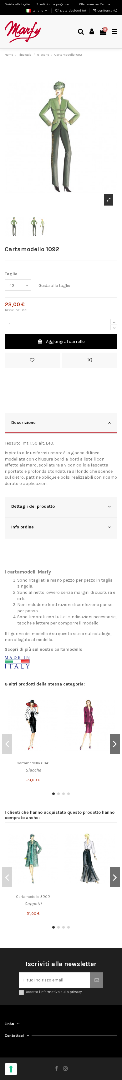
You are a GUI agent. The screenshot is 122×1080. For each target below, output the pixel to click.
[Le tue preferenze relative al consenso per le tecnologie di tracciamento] (11, 1069)
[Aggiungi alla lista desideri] (32, 360)
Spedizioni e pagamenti (55, 4)
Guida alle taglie (18, 4)
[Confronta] (53, 712)
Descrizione (23, 422)
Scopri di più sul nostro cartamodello (43, 649)
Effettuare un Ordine (94, 4)
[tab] (61, 423)
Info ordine (22, 527)
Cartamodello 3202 (33, 896)
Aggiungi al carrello (65, 341)
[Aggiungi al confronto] (89, 360)
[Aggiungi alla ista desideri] (53, 701)
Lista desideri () (73, 10)
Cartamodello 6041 (33, 763)
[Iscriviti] (96, 980)
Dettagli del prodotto (33, 506)
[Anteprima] (53, 723)
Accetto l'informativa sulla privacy (54, 992)
